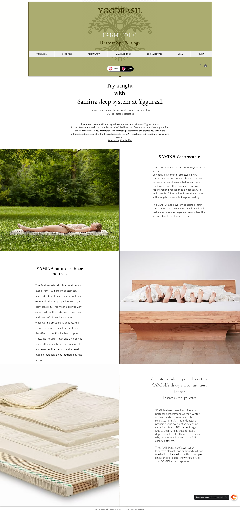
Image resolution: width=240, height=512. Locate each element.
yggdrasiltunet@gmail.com (141, 509)
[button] (41, 54)
